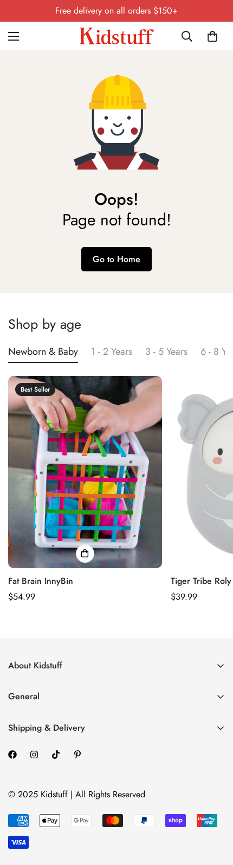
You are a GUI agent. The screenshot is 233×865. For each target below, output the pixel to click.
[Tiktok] (55, 754)
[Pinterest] (77, 754)
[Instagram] (34, 754)
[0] (212, 36)
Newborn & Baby (43, 351)
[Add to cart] (85, 553)
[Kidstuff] (116, 36)
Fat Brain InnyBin (40, 581)
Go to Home (116, 259)
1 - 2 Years (111, 351)
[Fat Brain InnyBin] (85, 472)
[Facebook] (12, 754)
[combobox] (187, 36)
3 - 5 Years (166, 351)
